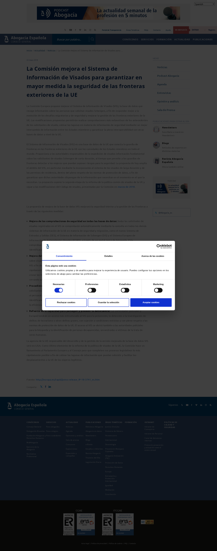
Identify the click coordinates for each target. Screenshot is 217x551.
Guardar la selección (108, 302)
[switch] (92, 290)
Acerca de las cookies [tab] (152, 256)
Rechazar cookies (66, 302)
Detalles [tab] (108, 256)
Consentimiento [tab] (64, 256)
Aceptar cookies (151, 302)
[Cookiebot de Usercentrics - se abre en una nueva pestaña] (159, 246)
